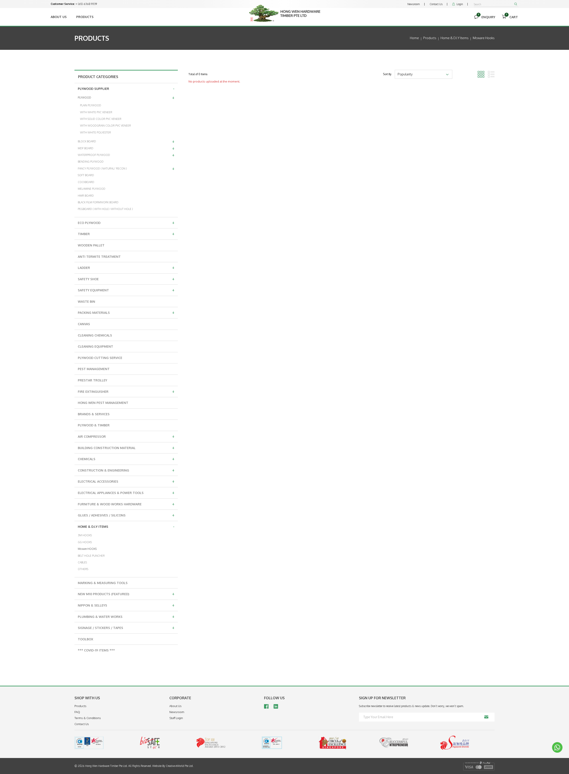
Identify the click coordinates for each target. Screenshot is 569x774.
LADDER (126, 267)
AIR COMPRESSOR (126, 436)
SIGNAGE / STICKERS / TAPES (126, 627)
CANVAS (84, 324)
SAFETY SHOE (126, 279)
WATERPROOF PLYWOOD (126, 155)
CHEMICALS (126, 459)
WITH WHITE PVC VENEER (96, 112)
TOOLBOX (85, 639)
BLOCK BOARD (126, 141)
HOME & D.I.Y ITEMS (126, 526)
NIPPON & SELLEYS (126, 605)
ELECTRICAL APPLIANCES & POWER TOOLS (126, 492)
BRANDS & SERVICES (94, 414)
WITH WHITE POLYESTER (95, 132)
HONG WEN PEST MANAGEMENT (103, 403)
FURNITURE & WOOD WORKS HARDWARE (126, 504)
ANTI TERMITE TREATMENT (99, 256)
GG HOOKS (85, 542)
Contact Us (436, 4)
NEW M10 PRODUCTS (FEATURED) (126, 594)
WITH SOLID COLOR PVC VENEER (100, 119)
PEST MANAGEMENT (94, 369)
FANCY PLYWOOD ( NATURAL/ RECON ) (126, 168)
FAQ (77, 712)
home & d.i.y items (455, 38)
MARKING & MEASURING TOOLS (103, 583)
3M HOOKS (85, 535)
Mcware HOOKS (87, 548)
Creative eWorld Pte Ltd (179, 766)
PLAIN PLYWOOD (90, 105)
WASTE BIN (86, 301)
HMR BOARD (86, 195)
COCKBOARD (86, 182)
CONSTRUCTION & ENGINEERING (126, 470)
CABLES (82, 562)
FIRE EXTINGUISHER (126, 391)
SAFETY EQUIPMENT (126, 290)
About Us (59, 17)
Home (414, 38)
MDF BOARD (126, 148)
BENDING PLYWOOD (91, 161)
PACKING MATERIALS (126, 312)
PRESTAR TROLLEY (92, 380)
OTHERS (83, 569)
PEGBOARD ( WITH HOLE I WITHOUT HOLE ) (105, 209)
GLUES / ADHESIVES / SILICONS (126, 515)
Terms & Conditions (87, 718)
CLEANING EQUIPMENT (95, 346)
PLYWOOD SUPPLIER (126, 88)
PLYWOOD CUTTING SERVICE (100, 358)
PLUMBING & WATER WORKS (126, 616)
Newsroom (413, 4)
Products (85, 17)
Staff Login (176, 718)
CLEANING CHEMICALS (95, 335)
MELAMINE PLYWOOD (91, 188)
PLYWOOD (126, 97)
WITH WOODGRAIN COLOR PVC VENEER (105, 125)
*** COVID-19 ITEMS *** (96, 650)
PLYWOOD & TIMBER (94, 425)
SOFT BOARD (86, 175)
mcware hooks (484, 38)
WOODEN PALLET (91, 245)
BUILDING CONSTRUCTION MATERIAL (126, 447)
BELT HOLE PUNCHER (91, 555)
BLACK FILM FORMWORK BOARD (98, 202)
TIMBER (126, 233)
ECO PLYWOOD (126, 222)
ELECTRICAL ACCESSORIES (126, 481)
